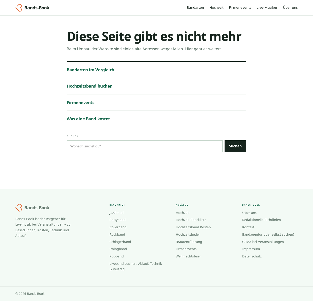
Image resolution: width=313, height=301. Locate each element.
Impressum (251, 249)
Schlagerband (120, 242)
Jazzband (117, 212)
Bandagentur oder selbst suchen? (268, 234)
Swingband (118, 249)
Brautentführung (189, 242)
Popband (117, 256)
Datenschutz (252, 256)
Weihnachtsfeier (188, 256)
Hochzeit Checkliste (191, 220)
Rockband (117, 234)
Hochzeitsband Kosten (193, 227)
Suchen (73, 136)
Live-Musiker (267, 7)
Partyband (118, 220)
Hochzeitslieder (188, 234)
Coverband (118, 227)
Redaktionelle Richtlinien (261, 220)
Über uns (290, 7)
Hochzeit (216, 7)
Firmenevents (240, 7)
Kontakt (248, 227)
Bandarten (195, 7)
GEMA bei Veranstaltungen (263, 242)
